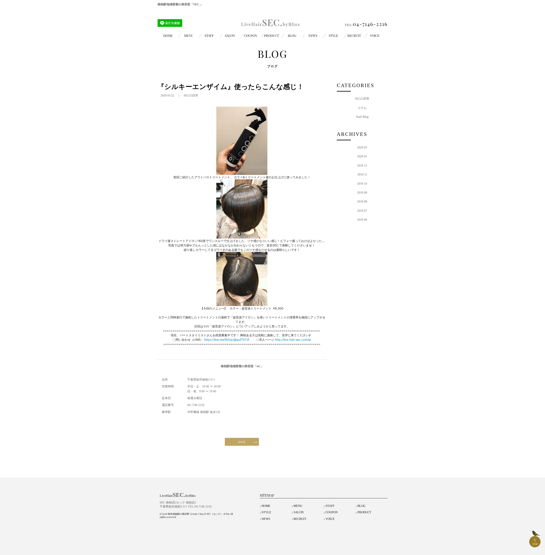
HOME (168, 35)
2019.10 (362, 183)
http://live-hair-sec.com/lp (293, 339)
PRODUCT (271, 35)
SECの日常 (191, 95)
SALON (230, 35)
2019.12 (362, 165)
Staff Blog (362, 116)
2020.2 (362, 147)
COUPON (250, 35)
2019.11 (362, 174)
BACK (241, 442)
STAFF (209, 35)
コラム (362, 107)
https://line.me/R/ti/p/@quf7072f (226, 339)
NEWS (312, 35)
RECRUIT (354, 35)
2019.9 (362, 192)
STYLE (333, 35)
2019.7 (362, 210)
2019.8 (362, 201)
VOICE (374, 35)
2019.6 (362, 219)
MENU (188, 35)
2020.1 (362, 156)
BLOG (292, 35)
